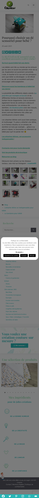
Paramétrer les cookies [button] (11, 255)
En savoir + (19, 252)
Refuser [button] (32, 255)
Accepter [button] (24, 255)
